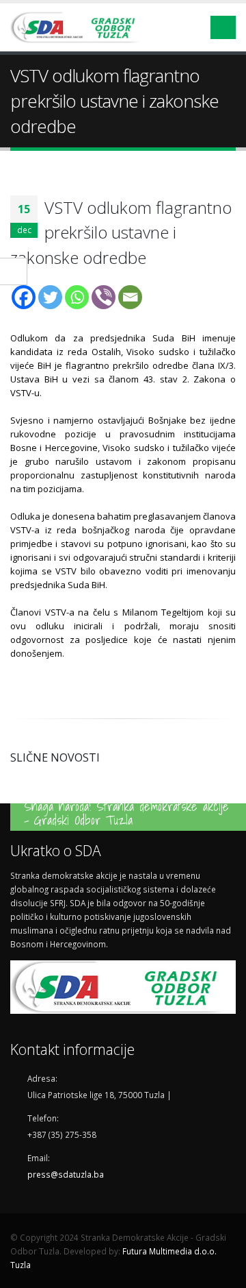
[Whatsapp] (77, 297)
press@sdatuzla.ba (65, 1173)
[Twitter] (50, 297)
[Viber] (103, 297)
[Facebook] (24, 297)
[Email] (130, 297)
